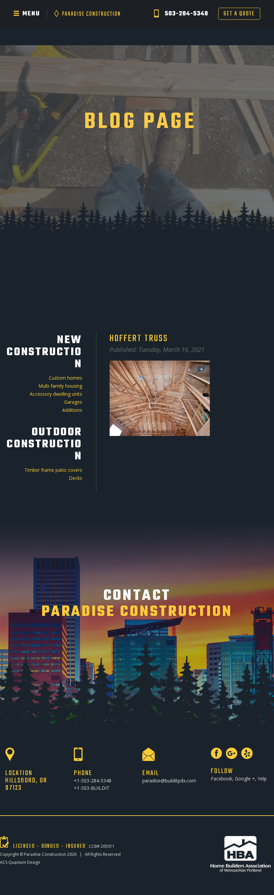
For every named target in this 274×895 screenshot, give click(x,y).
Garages (73, 402)
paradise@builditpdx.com (169, 780)
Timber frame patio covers (53, 470)
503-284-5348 (186, 14)
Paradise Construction (45, 854)
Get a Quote (239, 14)
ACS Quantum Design (20, 862)
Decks (75, 478)
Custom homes (65, 378)
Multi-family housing (60, 386)
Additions (72, 410)
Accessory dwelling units (56, 394)
